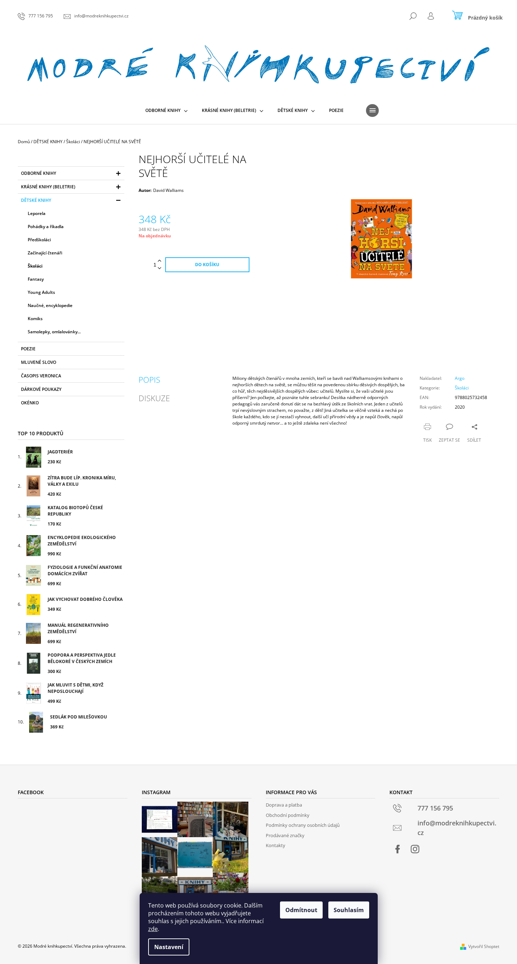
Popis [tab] (149, 379)
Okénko (30, 403)
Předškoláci (39, 240)
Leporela (36, 213)
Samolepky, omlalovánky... (54, 332)
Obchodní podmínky (287, 815)
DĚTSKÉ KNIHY (36, 200)
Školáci (35, 266)
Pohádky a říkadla (46, 227)
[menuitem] (166, 110)
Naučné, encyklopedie (50, 305)
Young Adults (41, 292)
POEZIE (28, 349)
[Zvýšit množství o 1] (159, 261)
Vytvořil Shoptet (483, 946)
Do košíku (207, 265)
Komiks (35, 319)
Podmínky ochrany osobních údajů (303, 825)
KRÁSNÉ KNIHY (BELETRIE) (48, 187)
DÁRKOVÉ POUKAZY (41, 389)
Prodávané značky (285, 835)
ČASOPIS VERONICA (41, 376)
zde (153, 929)
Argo (459, 378)
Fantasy (36, 279)
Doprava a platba (284, 805)
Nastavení (168, 947)
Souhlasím (349, 910)
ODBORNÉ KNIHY (38, 173)
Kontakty (275, 845)
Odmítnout (301, 910)
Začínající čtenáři (45, 253)
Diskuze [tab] (154, 398)
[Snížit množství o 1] (159, 268)
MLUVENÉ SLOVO (38, 362)
